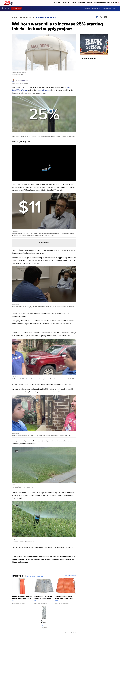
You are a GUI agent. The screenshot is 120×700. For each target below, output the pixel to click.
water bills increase (44, 90)
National (72, 3)
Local (64, 3)
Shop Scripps (100, 3)
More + (115, 8)
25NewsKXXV (3, 8)
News (14, 17)
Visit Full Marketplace (70, 575)
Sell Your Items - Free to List (34, 576)
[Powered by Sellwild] (73, 633)
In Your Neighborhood (45, 17)
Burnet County (107, 8)
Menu (56, 3)
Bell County (87, 8)
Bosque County (96, 8)
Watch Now (112, 3)
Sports (90, 3)
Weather (81, 3)
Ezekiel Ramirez (23, 80)
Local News (26, 17)
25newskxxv (6, 8)
